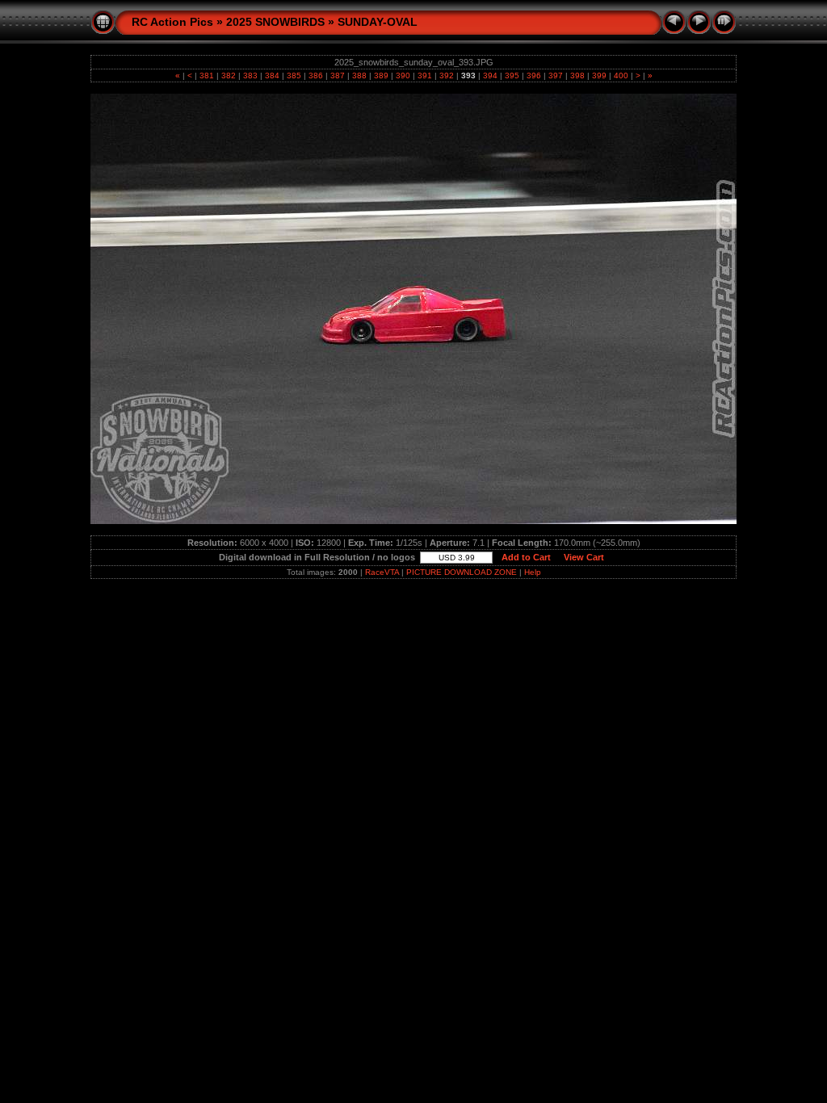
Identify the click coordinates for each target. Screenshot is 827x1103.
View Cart (584, 557)
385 (294, 75)
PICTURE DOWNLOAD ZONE (461, 572)
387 (337, 75)
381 (206, 75)
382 (228, 75)
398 (577, 75)
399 (599, 75)
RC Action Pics (172, 21)
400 (621, 75)
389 (381, 75)
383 (250, 75)
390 (403, 75)
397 (555, 75)
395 (512, 75)
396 (534, 75)
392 (446, 75)
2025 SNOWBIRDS (275, 21)
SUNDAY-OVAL (378, 21)
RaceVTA (382, 572)
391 (424, 75)
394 (490, 75)
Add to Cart (526, 557)
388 (359, 75)
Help (532, 572)
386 (315, 75)
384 (272, 75)
